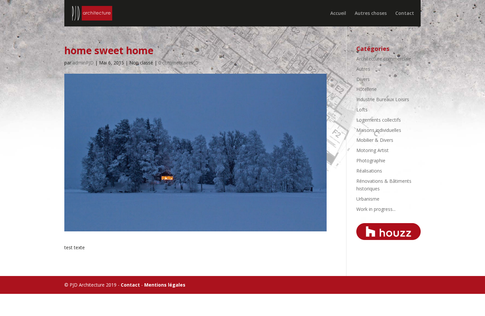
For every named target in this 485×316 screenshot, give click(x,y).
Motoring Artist (372, 150)
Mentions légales (164, 285)
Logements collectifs (378, 120)
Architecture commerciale (383, 59)
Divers (363, 79)
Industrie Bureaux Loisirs (382, 99)
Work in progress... (376, 209)
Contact (404, 13)
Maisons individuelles (378, 130)
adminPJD (83, 62)
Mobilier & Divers (374, 140)
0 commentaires (175, 62)
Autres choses (371, 13)
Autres (363, 69)
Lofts (362, 109)
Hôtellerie (366, 89)
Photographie (370, 160)
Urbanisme (367, 199)
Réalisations (369, 171)
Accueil (338, 13)
